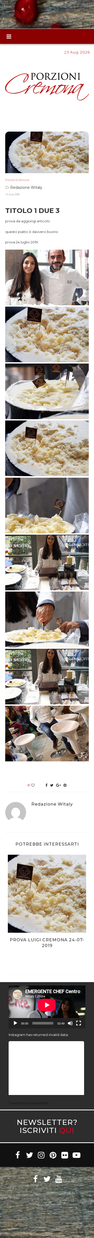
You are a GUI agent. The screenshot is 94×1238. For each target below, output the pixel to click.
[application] (47, 1007)
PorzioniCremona (17, 180)
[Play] (15, 1023)
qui (66, 1130)
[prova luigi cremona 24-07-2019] (47, 894)
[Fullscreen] (78, 1023)
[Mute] (70, 1023)
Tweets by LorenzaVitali (29, 1103)
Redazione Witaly (26, 187)
